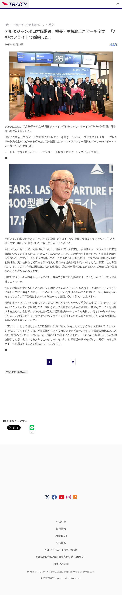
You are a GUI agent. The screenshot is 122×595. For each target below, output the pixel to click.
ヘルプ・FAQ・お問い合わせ (61, 549)
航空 (51, 24)
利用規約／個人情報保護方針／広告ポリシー (61, 556)
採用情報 (61, 528)
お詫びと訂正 (61, 563)
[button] (118, 4)
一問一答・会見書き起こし (29, 24)
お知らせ (61, 521)
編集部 (113, 44)
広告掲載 (61, 542)
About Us (61, 535)
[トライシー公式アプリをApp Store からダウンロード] (63, 510)
